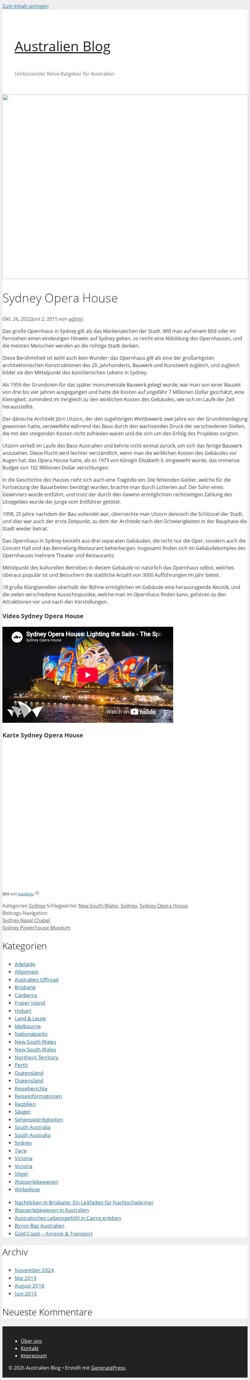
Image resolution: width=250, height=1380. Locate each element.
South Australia (32, 1127)
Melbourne (28, 1026)
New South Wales (98, 905)
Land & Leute (30, 1018)
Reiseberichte (31, 1088)
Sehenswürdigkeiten (39, 1119)
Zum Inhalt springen (25, 6)
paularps (26, 894)
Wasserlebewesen (36, 1181)
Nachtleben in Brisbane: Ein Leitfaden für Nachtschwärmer (84, 1202)
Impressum (34, 1355)
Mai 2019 (26, 1278)
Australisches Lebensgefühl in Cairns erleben (68, 1217)
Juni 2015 (26, 1293)
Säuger (23, 1111)
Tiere (21, 1150)
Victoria (23, 1158)
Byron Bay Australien (39, 1225)
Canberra (26, 995)
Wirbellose (27, 1189)
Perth (21, 1064)
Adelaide (25, 964)
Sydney (37, 905)
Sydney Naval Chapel (26, 920)
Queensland (29, 1072)
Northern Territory (37, 1057)
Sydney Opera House (164, 905)
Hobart (23, 1010)
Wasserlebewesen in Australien (52, 1210)
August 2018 (30, 1285)
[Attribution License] (37, 894)
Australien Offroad (37, 979)
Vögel (21, 1173)
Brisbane (25, 987)
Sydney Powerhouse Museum (36, 927)
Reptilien (25, 1103)
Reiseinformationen (38, 1096)
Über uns (31, 1341)
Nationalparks (31, 1033)
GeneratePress (108, 1367)
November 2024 (34, 1270)
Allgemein (26, 971)
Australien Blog (63, 46)
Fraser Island (30, 1002)
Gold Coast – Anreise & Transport (54, 1233)
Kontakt (30, 1348)
